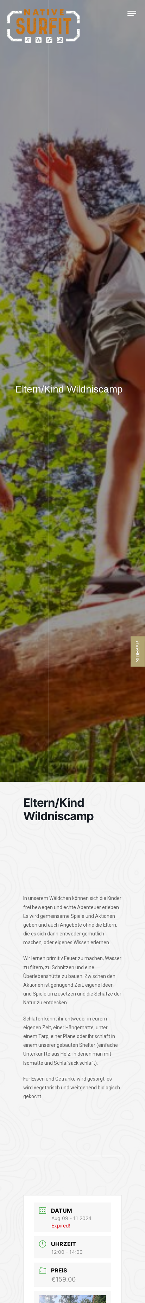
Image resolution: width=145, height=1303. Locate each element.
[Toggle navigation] (132, 13)
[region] (72, 857)
